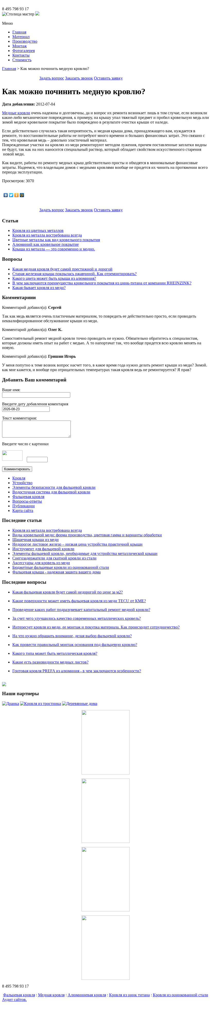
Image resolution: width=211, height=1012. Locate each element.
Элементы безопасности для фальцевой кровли (53, 487)
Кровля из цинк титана (129, 995)
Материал (21, 36)
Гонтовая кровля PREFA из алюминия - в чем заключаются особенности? (76, 671)
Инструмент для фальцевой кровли (43, 549)
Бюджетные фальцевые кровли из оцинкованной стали (60, 567)
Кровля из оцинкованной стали (180, 995)
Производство (24, 41)
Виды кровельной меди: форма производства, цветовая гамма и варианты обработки (87, 535)
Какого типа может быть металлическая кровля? (54, 653)
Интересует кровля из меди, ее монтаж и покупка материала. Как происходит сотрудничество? (96, 627)
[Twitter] (11, 195)
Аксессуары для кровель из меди (41, 563)
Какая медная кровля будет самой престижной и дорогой (62, 269)
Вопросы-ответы (27, 501)
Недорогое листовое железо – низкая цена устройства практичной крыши (77, 544)
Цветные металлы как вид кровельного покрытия (56, 240)
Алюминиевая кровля (87, 995)
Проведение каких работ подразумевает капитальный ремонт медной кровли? (81, 609)
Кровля (18, 478)
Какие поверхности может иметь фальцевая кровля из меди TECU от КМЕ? (79, 601)
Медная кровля (51, 995)
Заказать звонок (79, 78)
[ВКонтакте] (5, 195)
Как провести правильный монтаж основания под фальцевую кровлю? (74, 644)
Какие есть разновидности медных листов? (50, 662)
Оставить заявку (108, 78)
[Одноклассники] (16, 195)
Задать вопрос (51, 78)
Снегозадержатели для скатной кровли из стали (54, 558)
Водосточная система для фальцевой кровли (51, 492)
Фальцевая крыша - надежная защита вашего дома (56, 572)
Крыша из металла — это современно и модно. (53, 249)
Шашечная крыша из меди (35, 539)
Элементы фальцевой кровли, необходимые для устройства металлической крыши (84, 553)
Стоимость (21, 60)
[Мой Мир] (22, 195)
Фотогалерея (23, 50)
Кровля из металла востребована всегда (47, 235)
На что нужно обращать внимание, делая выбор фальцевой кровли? (72, 636)
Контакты (21, 55)
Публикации (23, 506)
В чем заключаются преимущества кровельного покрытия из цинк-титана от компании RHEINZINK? (101, 283)
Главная (19, 32)
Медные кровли (16, 113)
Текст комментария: (19, 418)
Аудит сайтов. (14, 999)
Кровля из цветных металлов (38, 230)
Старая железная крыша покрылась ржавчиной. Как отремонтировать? (74, 274)
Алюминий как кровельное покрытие (45, 244)
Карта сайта (22, 510)
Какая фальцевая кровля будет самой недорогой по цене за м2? (67, 592)
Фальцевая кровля (28, 496)
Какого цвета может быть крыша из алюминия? (54, 278)
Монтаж (19, 46)
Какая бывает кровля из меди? (39, 287)
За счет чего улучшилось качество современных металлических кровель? (76, 618)
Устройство (22, 483)
